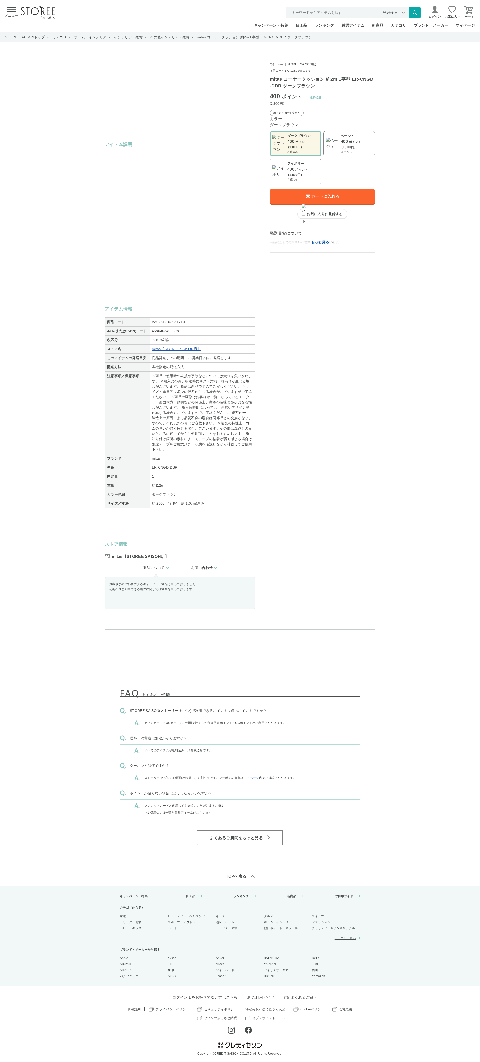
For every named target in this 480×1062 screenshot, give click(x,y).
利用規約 (134, 1009)
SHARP (125, 970)
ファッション (321, 922)
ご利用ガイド (344, 896)
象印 (171, 970)
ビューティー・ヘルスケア (186, 916)
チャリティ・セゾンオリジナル (333, 928)
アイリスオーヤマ (276, 970)
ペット (172, 928)
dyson (172, 958)
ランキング (324, 25)
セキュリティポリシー (220, 1009)
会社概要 (345, 1009)
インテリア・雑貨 (128, 37)
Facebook (248, 1030)
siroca (220, 964)
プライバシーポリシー (172, 1009)
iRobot (221, 976)
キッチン (222, 916)
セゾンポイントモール (269, 1018)
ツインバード (225, 970)
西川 (315, 970)
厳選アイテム (353, 25)
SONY (172, 976)
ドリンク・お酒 (131, 922)
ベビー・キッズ (131, 928)
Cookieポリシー (312, 1009)
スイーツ (318, 916)
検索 (415, 12)
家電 (123, 916)
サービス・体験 (227, 928)
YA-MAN (270, 964)
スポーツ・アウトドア (183, 922)
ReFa (316, 958)
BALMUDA (271, 958)
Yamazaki (319, 976)
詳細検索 (390, 12)
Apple (124, 958)
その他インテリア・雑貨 (170, 37)
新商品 (378, 25)
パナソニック (129, 976)
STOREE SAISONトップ (25, 37)
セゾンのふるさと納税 (220, 1018)
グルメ (268, 916)
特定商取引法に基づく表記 (266, 1009)
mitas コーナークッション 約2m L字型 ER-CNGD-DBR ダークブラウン (254, 37)
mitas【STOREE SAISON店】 (176, 349)
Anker (220, 958)
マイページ (465, 25)
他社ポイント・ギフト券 (281, 928)
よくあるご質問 (304, 997)
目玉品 (302, 25)
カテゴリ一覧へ (345, 938)
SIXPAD (125, 964)
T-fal (315, 964)
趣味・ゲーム (225, 922)
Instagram (231, 1030)
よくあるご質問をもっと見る (236, 838)
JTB (171, 964)
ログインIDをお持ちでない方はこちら (205, 997)
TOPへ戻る (236, 876)
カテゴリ (59, 37)
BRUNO (270, 976)
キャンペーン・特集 (271, 25)
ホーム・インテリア (90, 37)
